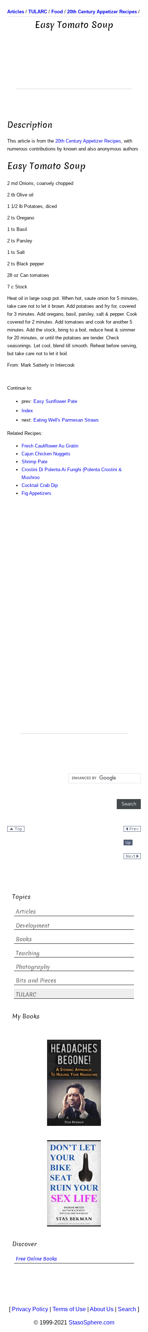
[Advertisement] (74, 71)
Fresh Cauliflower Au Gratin (50, 446)
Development (33, 925)
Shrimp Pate (34, 461)
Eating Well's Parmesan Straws (66, 420)
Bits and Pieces (36, 980)
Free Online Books (36, 1259)
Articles (26, 911)
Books (24, 939)
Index (27, 410)
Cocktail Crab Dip (40, 485)
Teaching (28, 953)
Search (127, 1309)
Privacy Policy (30, 1309)
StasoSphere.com (91, 1322)
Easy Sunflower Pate (55, 401)
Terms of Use (69, 1309)
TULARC (26, 994)
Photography (33, 967)
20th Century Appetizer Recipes (88, 141)
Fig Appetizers (36, 493)
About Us (102, 1309)
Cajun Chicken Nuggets (46, 453)
